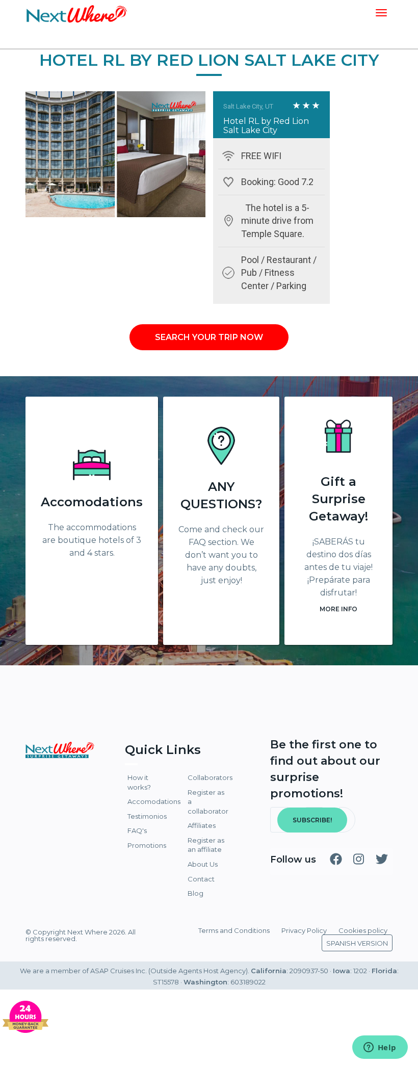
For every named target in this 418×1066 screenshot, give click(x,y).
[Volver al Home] (76, 12)
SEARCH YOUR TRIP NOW (209, 337)
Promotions (146, 845)
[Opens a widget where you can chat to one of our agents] (380, 1048)
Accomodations (92, 502)
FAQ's (137, 830)
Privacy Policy (304, 930)
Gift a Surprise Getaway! (338, 499)
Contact (201, 879)
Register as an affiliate (206, 845)
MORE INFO (338, 609)
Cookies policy (362, 930)
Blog (195, 893)
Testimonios (147, 816)
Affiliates (202, 825)
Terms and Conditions (234, 930)
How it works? (139, 782)
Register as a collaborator (208, 801)
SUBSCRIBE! (312, 820)
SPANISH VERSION (357, 943)
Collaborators (209, 777)
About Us (203, 864)
